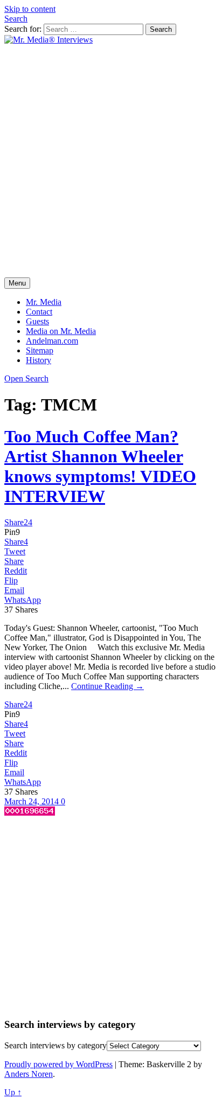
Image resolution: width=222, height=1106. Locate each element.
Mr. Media (43, 302)
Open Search (26, 378)
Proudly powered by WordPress (58, 1064)
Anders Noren (28, 1074)
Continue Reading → (107, 686)
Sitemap (39, 350)
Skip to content (30, 8)
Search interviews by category (55, 1045)
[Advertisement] (111, 161)
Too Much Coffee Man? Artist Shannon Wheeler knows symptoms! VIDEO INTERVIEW (100, 466)
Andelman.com (52, 340)
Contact (39, 311)
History (38, 360)
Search (15, 18)
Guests (37, 321)
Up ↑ (13, 1092)
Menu (17, 283)
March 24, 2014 (32, 801)
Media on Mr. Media (61, 331)
